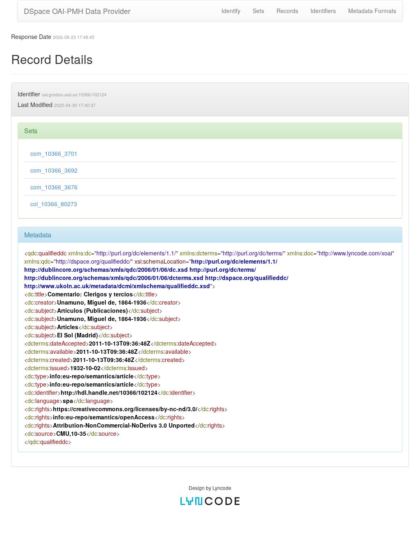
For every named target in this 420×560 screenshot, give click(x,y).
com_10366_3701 (54, 153)
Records (287, 11)
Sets (258, 11)
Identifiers (323, 11)
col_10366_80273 (53, 204)
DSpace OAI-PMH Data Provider (77, 10)
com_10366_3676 (54, 187)
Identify (230, 11)
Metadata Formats (372, 11)
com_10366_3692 (54, 170)
